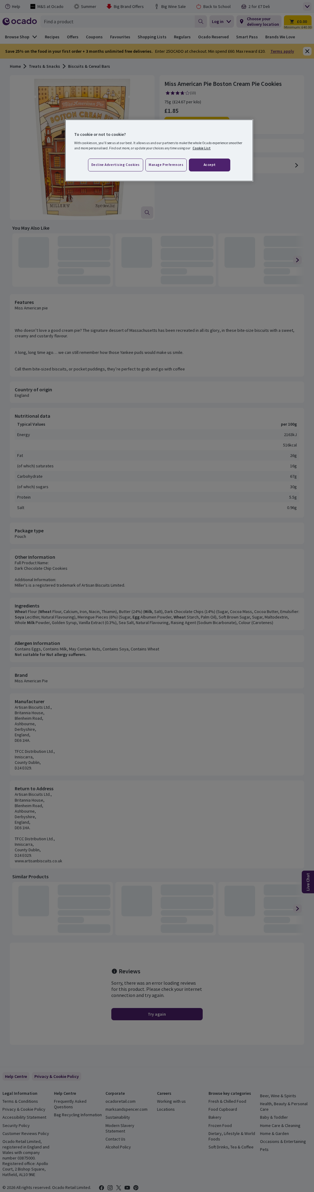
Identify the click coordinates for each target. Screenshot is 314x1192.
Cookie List (202, 148)
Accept (210, 165)
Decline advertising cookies (115, 165)
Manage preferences (166, 165)
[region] (159, 150)
